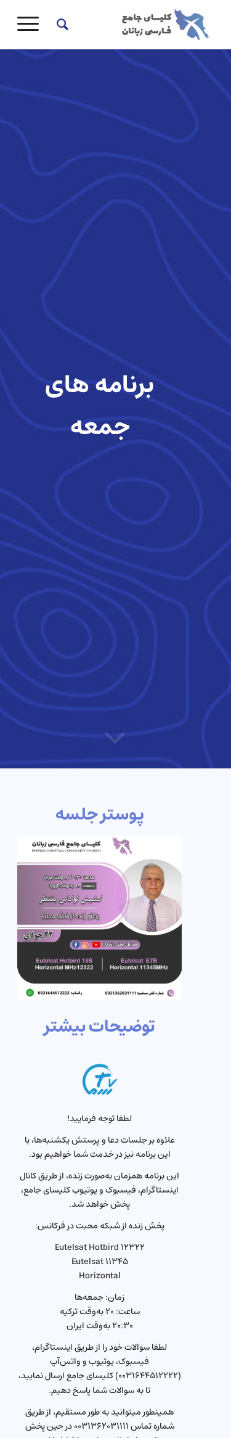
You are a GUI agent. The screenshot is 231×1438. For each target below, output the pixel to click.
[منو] (32, 24)
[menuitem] (61, 24)
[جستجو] (61, 24)
